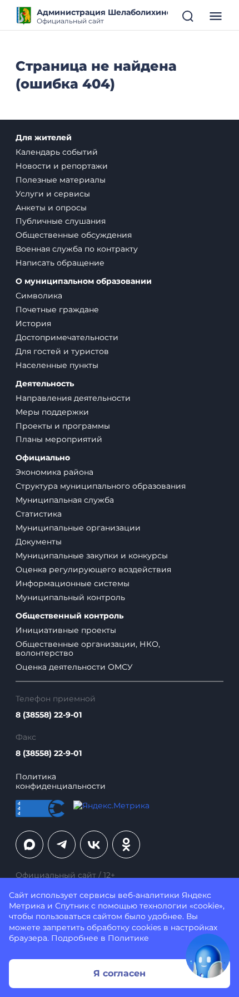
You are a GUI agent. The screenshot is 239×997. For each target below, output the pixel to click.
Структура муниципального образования (101, 486)
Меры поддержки (52, 412)
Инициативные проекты (66, 630)
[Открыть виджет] (208, 956)
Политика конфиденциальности (61, 781)
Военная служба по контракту (77, 249)
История (33, 323)
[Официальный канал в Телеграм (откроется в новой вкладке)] (62, 844)
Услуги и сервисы (53, 194)
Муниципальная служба (65, 500)
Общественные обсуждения (74, 235)
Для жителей (44, 138)
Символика (39, 296)
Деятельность (45, 384)
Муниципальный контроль (70, 597)
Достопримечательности (67, 337)
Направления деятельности (73, 398)
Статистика (39, 514)
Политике (128, 938)
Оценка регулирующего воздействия (93, 569)
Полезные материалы (61, 180)
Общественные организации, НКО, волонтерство (88, 649)
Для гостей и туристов (62, 351)
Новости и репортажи (62, 166)
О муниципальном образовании (84, 281)
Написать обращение (60, 263)
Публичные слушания (61, 221)
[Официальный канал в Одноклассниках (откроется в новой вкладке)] (126, 844)
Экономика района (54, 472)
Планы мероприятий (59, 439)
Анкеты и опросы (51, 208)
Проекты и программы (63, 426)
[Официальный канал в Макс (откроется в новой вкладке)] (29, 844)
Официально (43, 458)
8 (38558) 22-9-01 (49, 715)
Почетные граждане (57, 309)
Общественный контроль (69, 616)
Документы (39, 542)
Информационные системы (73, 583)
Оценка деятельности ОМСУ (74, 667)
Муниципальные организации (78, 528)
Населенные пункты (57, 365)
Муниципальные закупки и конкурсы (92, 556)
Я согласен (119, 973)
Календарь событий (57, 152)
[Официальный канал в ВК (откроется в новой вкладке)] (94, 844)
